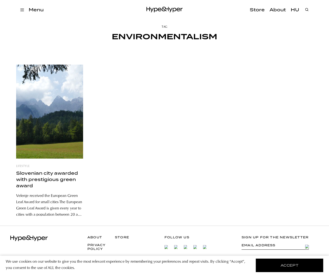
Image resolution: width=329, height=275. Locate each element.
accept (290, 265)
